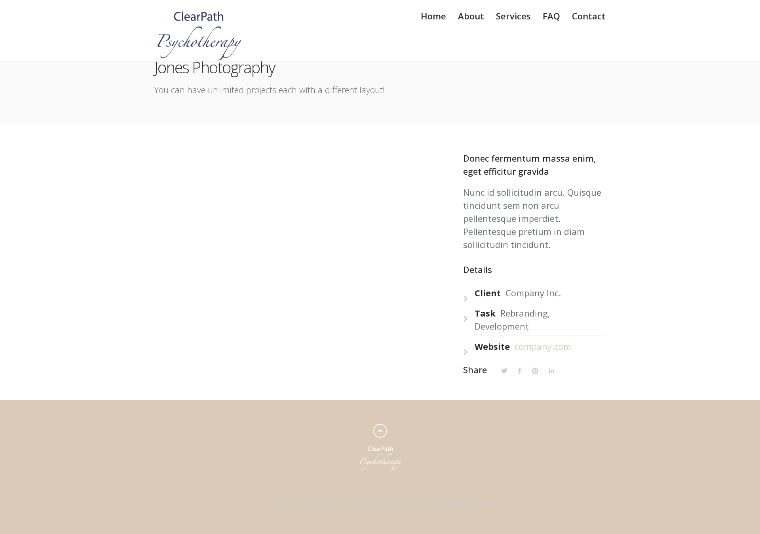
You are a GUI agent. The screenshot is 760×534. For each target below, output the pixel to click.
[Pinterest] (535, 369)
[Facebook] (520, 369)
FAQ (551, 16)
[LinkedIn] (551, 369)
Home (433, 16)
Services (513, 16)
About (471, 16)
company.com (543, 346)
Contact (589, 16)
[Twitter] (504, 369)
